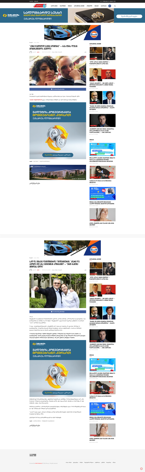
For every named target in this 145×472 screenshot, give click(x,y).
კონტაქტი (36, 1)
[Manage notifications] (141, 468)
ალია (38, 52)
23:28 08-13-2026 (94, 111)
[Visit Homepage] (40, 6)
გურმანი (96, 6)
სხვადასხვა (103, 6)
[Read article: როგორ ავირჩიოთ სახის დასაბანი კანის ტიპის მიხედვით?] (102, 214)
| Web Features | (38, 463)
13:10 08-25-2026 (94, 205)
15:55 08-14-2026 (94, 88)
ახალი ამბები (54, 6)
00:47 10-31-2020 (46, 52)
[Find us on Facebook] (109, 6)
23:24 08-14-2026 (94, 65)
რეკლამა (31, 1)
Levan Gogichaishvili (36, 99)
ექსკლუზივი (63, 6)
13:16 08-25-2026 (94, 184)
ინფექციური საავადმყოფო (48, 420)
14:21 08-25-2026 (94, 163)
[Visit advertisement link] (72, 33)
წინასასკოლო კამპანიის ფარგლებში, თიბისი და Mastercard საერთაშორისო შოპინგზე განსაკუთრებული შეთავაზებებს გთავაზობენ (102, 159)
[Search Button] (115, 6)
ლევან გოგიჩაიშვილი (45, 161)
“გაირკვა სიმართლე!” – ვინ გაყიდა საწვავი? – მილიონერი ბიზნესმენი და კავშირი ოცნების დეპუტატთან (102, 84)
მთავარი (31, 42)
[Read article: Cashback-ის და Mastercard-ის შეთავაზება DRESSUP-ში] (102, 172)
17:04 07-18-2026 (94, 134)
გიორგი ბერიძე (37, 420)
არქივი (114, 462)
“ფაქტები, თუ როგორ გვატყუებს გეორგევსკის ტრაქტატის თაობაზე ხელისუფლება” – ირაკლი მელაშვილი (101, 107)
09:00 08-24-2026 (94, 226)
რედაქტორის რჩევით (79, 6)
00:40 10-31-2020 (46, 270)
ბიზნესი (70, 6)
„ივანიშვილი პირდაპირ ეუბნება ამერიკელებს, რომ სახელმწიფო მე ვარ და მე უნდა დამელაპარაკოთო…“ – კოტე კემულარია (101, 130)
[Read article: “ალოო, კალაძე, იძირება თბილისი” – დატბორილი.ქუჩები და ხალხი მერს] (102, 53)
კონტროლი (89, 6)
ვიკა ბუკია (36, 161)
